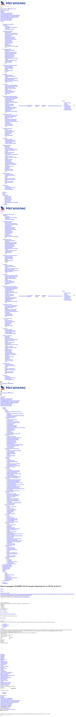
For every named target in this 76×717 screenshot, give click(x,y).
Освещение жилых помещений (6, 672)
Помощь (2, 660)
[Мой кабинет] (1, 381)
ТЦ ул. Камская (3, 609)
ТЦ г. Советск (3, 617)
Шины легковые (3, 679)
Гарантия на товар (8, 199)
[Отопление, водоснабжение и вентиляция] (10, 23)
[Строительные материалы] (10, 30)
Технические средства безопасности (14, 479)
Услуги (4, 194)
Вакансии (2, 658)
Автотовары (9, 559)
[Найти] (0, 7)
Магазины (5, 192)
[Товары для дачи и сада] (10, 144)
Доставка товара (8, 197)
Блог (6, 203)
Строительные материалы (12, 419)
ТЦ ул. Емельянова (4, 611)
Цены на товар (8, 201)
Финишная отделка (10, 547)
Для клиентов (5, 195)
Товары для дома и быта (11, 506)
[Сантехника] (10, 83)
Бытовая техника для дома (5, 683)
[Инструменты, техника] (10, 113)
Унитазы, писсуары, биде (5, 673)
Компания (2, 654)
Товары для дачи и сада (11, 524)
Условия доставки (3, 662)
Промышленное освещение (5, 677)
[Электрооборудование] (10, 48)
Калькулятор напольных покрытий (11, 202)
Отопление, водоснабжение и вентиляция (15, 413)
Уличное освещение (4, 676)
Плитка (1, 681)
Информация (2, 659)
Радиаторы (2, 670)
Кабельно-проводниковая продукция (7, 675)
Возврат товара (8, 198)
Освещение (9, 459)
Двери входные (3, 671)
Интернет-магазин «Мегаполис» (9, 709)
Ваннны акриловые (4, 674)
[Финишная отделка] (10, 172)
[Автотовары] (10, 184)
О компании (5, 204)
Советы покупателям (4, 666)
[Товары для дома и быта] (10, 127)
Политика (2, 657)
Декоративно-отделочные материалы (14, 450)
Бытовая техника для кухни (5, 682)
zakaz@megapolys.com (4, 707)
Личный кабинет (3, 668)
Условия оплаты (8, 196)
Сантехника (9, 469)
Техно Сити (9, 516)
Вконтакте (5, 692)
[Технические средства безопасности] (10, 95)
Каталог (6, 410)
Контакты (2, 11)
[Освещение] (10, 73)
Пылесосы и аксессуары (5, 684)
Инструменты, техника (11, 493)
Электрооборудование (11, 436)
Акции (4, 193)
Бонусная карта (8, 200)
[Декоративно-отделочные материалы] (10, 64)
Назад (6, 409)
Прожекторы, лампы (4, 678)
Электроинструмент (4, 680)
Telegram (4, 693)
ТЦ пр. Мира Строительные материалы (7, 613)
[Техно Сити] (10, 137)
